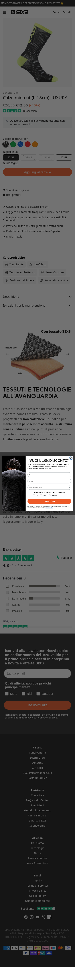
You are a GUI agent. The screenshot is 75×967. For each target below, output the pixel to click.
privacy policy (49, 507)
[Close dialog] (70, 458)
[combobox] (49, 487)
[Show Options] (69, 487)
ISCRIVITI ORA (49, 501)
